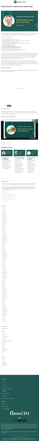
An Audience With (5, 328)
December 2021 (4, 291)
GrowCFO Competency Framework (8, 398)
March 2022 (4, 286)
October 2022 (4, 275)
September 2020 (5, 314)
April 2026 (3, 212)
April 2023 (3, 266)
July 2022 (3, 280)
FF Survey (3, 334)
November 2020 (4, 311)
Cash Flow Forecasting (19, 157)
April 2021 (3, 303)
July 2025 (3, 226)
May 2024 (3, 247)
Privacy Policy (4, 386)
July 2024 (3, 244)
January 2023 (4, 270)
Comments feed (4, 363)
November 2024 (4, 237)
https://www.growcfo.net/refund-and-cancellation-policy (17, 432)
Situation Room (4, 342)
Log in (3, 360)
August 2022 (4, 278)
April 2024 (3, 248)
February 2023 (4, 269)
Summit (3, 347)
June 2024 (3, 245)
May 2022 (3, 283)
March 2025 (4, 233)
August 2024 (4, 242)
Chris (2, 53)
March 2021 (4, 305)
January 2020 (4, 321)
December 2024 (4, 236)
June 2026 (3, 209)
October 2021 (4, 294)
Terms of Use (4, 384)
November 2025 (4, 220)
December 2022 (4, 272)
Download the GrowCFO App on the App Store (10, 196)
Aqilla (22, 55)
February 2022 (4, 288)
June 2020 (3, 319)
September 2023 (4, 258)
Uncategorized (4, 350)
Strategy (3, 345)
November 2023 (4, 255)
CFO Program (4, 396)
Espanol (3, 331)
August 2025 (4, 225)
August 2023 (4, 259)
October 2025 (4, 222)
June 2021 (3, 300)
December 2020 (4, 310)
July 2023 (3, 261)
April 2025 (3, 231)
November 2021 (4, 292)
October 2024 (4, 239)
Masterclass (4, 339)
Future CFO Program (5, 393)
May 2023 (3, 264)
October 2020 (4, 313)
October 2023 (4, 256)
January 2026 (4, 217)
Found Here (11, 112)
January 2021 (4, 308)
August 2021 (4, 297)
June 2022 (3, 281)
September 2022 (4, 277)
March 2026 (4, 214)
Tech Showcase (4, 348)
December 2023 (4, 253)
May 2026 (3, 211)
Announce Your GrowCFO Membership (8, 194)
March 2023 (4, 267)
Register (3, 359)
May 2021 (3, 302)
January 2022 (4, 289)
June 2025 (3, 228)
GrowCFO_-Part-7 (3, 105)
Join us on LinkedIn (5, 201)
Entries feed (4, 362)
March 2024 (4, 250)
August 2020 (4, 316)
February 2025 (4, 234)
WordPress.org (4, 365)
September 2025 (4, 223)
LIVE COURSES (4, 337)
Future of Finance (9, 142)
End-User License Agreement (7, 388)
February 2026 (4, 215)
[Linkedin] (19, 418)
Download (9, 105)
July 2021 (3, 299)
